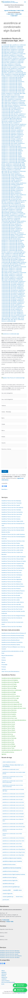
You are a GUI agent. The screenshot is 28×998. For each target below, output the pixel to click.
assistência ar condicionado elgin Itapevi (11, 146)
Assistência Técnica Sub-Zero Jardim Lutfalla (12, 545)
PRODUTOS (4, 977)
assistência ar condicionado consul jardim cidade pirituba (14, 773)
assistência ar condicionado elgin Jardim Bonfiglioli (14, 161)
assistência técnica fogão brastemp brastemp (14, 874)
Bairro (3, 418)
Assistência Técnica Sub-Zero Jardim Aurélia (12, 550)
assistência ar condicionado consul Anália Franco (12, 834)
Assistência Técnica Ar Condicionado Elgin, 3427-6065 (13, 40)
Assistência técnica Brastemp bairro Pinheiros (13, 637)
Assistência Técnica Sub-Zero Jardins (11, 600)
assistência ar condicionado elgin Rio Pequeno (13, 240)
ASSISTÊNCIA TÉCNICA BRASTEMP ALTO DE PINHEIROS (13, 765)
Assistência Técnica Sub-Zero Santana (11, 519)
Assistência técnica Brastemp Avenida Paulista (13, 635)
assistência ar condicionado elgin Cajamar (12, 84)
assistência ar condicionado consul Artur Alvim (13, 840)
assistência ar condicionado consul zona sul (13, 810)
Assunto (3, 442)
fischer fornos (19, 896)
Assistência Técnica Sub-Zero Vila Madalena (12, 565)
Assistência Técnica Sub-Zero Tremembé (11, 503)
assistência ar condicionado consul (11, 769)
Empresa (4, 660)
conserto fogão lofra (7, 893)
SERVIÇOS (4, 974)
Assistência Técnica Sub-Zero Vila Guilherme (12, 507)
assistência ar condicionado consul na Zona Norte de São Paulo (13, 781)
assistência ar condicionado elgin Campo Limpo (13, 90)
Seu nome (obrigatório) (7, 393)
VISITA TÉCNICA (5, 980)
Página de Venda (21, 993)
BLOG (2, 984)
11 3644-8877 (14, 15)
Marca (3, 430)
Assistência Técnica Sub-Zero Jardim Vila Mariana (14, 556)
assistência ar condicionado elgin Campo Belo (13, 87)
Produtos (4, 666)
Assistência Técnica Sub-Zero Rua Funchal (12, 609)
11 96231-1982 (9, 921)
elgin (12, 319)
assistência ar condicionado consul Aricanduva (13, 838)
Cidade (3, 424)
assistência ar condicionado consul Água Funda (14, 852)
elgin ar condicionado (19, 319)
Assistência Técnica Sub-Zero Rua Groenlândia (13, 527)
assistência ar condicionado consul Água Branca (14, 849)
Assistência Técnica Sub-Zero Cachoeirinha (12, 512)
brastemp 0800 (7, 890)
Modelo (3, 436)
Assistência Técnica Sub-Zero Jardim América (13, 602)
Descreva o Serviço (6, 449)
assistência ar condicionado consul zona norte (13, 805)
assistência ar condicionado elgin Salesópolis (12, 243)
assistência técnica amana (9, 864)
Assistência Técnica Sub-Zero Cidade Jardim (12, 521)
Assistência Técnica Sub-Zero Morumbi (11, 577)
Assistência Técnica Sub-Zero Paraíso (11, 543)
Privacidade (4, 664)
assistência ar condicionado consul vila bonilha (13, 793)
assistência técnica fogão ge (10, 877)
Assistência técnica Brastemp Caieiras (11, 644)
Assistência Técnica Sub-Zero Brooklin (11, 595)
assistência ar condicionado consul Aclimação (13, 813)
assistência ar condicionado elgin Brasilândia (12, 77)
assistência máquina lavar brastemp (12, 858)
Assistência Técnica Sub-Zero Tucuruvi (11, 516)
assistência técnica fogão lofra (10, 880)
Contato (3, 657)
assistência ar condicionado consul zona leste (13, 802)
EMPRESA (3, 972)
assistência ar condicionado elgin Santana (12, 249)
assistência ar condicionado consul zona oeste (13, 808)
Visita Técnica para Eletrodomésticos (10, 671)
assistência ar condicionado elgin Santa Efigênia (13, 246)
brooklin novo (18, 890)
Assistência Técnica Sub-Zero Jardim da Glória (13, 547)
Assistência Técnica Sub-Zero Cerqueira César (13, 563)
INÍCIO (3, 970)
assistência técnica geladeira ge (11, 886)
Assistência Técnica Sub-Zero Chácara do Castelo (14, 561)
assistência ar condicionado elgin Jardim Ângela (13, 159)
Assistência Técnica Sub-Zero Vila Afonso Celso (13, 541)
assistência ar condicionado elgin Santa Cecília (13, 244)
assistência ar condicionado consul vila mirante (13, 796)
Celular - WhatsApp (6, 411)
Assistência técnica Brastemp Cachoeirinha (12, 642)
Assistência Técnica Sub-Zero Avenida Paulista (13, 568)
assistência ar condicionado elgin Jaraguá (12, 156)
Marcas (3, 662)
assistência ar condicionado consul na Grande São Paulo (13, 790)
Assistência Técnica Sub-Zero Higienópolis (12, 579)
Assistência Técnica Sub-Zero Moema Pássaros (13, 590)
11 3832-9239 (10, 14)
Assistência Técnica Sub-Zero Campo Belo (12, 597)
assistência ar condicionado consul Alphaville (13, 823)
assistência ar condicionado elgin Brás (15, 75)
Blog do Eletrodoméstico (7, 655)
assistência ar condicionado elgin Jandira (11, 155)
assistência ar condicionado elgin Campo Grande (13, 89)
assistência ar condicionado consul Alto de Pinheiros (12, 830)
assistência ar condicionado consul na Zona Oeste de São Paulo (13, 786)
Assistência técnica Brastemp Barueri (11, 640)
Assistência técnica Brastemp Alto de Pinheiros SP (14, 633)
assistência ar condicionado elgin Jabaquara (12, 150)
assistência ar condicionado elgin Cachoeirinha (13, 81)
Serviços (4, 669)
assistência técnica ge (8, 883)
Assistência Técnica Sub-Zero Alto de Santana (13, 606)
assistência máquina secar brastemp (12, 861)
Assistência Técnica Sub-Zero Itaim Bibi (11, 604)
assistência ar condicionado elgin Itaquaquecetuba (14, 147)
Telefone (4, 405)
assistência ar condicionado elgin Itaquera (12, 149)
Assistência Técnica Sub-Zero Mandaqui (11, 500)
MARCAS (3, 975)
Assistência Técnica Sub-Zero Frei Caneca (12, 570)
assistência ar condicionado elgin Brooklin (12, 78)
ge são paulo (6, 899)
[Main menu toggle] (25, 2)
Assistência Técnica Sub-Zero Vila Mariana (12, 574)
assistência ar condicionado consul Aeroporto (13, 816)
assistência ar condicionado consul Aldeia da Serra (13, 820)
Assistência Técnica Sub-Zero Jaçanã (11, 505)
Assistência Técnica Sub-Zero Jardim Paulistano (13, 534)
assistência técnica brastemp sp (10, 871)
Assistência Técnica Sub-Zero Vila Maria (11, 509)
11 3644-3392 (18, 14)
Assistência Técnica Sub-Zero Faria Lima (11, 572)
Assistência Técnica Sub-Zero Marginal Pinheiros (13, 615)
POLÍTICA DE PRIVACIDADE (8, 982)
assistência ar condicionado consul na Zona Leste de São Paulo (13, 777)
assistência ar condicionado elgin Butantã (12, 80)
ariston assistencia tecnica (9, 762)
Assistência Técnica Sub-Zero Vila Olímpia (12, 626)
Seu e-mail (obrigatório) (7, 399)
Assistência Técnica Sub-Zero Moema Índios (12, 584)
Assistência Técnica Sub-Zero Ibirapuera (11, 581)
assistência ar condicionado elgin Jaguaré (12, 153)
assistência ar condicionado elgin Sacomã (12, 241)
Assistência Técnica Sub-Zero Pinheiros (11, 588)
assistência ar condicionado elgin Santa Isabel (13, 247)
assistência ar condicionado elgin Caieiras (12, 83)
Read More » (5, 489)
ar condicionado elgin (7, 45)
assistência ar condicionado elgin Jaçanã (11, 152)
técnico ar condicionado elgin (9, 321)
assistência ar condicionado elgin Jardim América (13, 158)
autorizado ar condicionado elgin (12, 318)
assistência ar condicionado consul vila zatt (13, 799)
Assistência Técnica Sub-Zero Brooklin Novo (12, 593)
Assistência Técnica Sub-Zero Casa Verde (12, 514)
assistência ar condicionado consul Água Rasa (13, 855)
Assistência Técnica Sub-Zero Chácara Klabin (13, 559)
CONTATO (3, 979)
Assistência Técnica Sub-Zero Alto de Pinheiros (13, 586)
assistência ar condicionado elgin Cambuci (12, 86)
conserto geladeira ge (8, 896)
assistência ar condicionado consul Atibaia (12, 846)
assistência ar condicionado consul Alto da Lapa (14, 826)
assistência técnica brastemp (12, 868)
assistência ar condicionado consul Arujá (12, 843)
